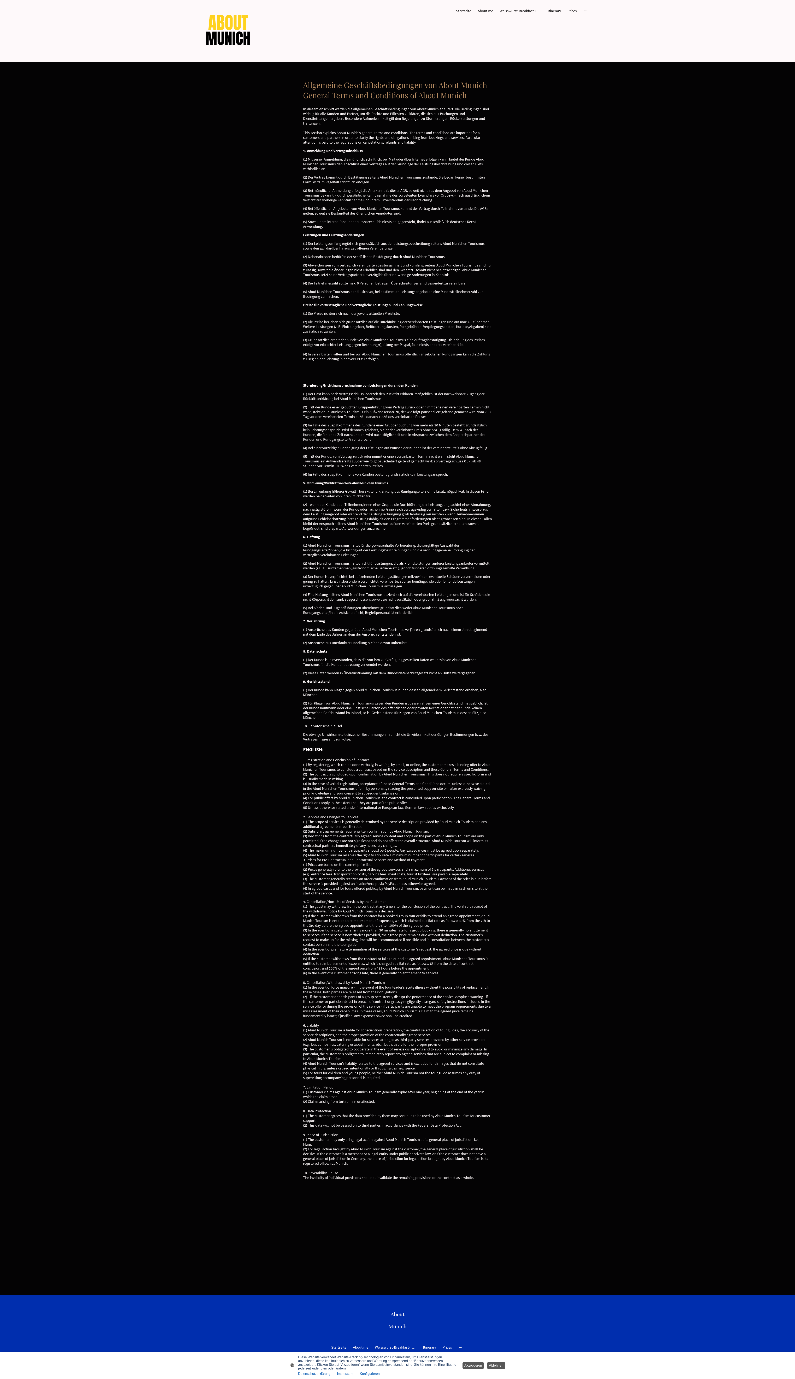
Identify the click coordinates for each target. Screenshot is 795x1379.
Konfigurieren (370, 1373)
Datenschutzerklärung (314, 1373)
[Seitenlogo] (228, 31)
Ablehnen (496, 1365)
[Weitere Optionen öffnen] (585, 11)
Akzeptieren (473, 1365)
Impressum (345, 1373)
